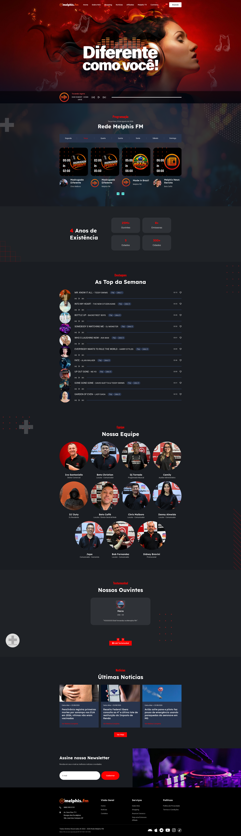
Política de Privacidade (171, 806)
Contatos (154, 5)
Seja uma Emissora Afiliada (139, 818)
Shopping (108, 5)
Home (85, 5)
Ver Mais (120, 735)
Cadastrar (110, 776)
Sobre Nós (96, 5)
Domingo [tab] (172, 138)
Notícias (119, 5)
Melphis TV (142, 5)
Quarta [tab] (103, 138)
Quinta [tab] (120, 138)
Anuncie (175, 5)
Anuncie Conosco (138, 813)
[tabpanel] (120, 171)
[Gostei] (181, 293)
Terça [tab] (86, 138)
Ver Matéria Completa (70, 724)
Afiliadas (130, 5)
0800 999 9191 (69, 807)
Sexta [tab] (138, 138)
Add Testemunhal (121, 643)
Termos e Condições (171, 810)
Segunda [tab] (68, 138)
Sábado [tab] (155, 138)
